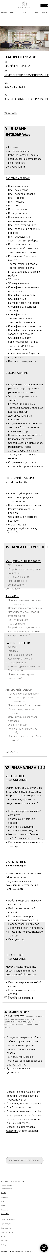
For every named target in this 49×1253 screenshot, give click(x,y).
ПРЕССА (37, 12)
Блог (3, 1206)
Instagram (4, 1245)
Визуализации (6, 1228)
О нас (3, 1201)
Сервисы (4, 1197)
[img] (3, 5)
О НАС (24, 12)
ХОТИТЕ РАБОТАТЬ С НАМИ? (25, 1160)
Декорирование (7, 1232)
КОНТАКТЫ (44, 12)
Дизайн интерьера (8, 1219)
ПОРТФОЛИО (4, 12)
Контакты (4, 1210)
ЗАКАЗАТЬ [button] (44, 5)
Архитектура (6, 1224)
